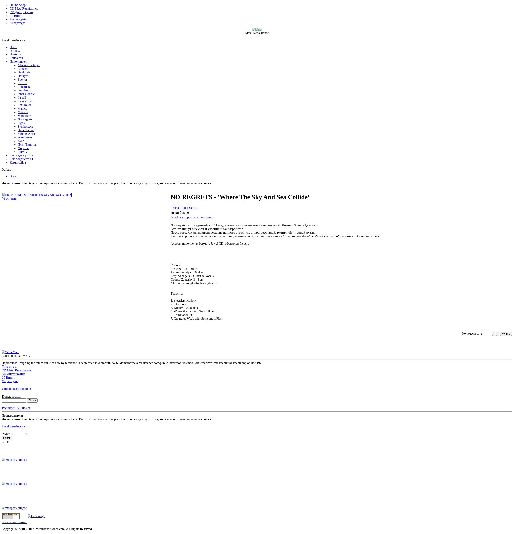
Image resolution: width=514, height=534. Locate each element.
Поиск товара (11, 396)
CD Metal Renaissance (16, 370)
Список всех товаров (16, 388)
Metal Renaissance (13, 426)
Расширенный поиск (16, 408)
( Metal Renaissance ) (184, 207)
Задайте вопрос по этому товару (193, 217)
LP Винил (8, 377)
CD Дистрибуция (13, 374)
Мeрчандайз (10, 381)
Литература (9, 366)
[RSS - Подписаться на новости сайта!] (36, 516)
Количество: (471, 333)
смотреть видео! (16, 459)
